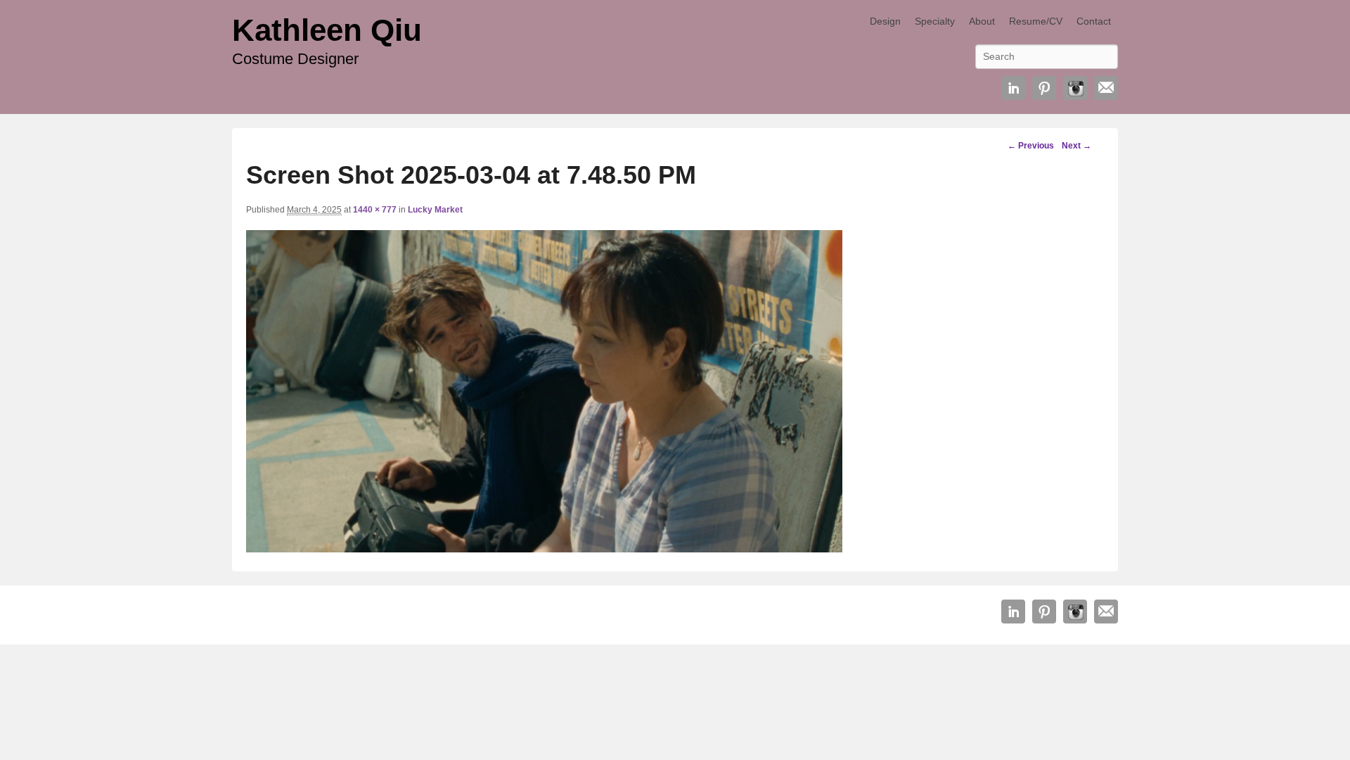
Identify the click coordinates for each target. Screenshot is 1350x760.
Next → (1076, 146)
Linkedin (1013, 88)
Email (1106, 88)
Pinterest (1044, 88)
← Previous (1031, 146)
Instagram (1075, 88)
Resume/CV (1035, 21)
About (982, 21)
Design (885, 21)
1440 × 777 (375, 210)
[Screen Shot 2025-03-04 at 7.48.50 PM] (544, 549)
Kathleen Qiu (327, 30)
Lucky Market (435, 210)
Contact (1093, 21)
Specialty (935, 21)
